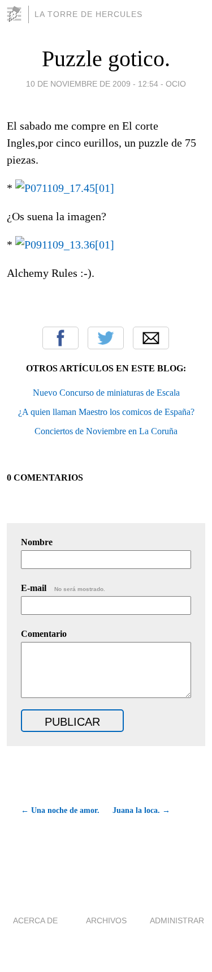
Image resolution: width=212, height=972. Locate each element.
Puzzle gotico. (106, 58)
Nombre (37, 542)
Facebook (60, 338)
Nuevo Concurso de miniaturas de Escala (106, 392)
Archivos (106, 920)
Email (151, 338)
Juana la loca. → (141, 810)
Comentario (44, 634)
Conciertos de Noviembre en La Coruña (106, 431)
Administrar (177, 920)
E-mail (63, 588)
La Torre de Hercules (88, 14)
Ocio (176, 83)
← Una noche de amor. (60, 810)
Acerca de (35, 920)
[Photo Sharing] (64, 188)
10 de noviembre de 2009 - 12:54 (92, 83)
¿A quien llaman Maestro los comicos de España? (106, 412)
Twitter (106, 338)
